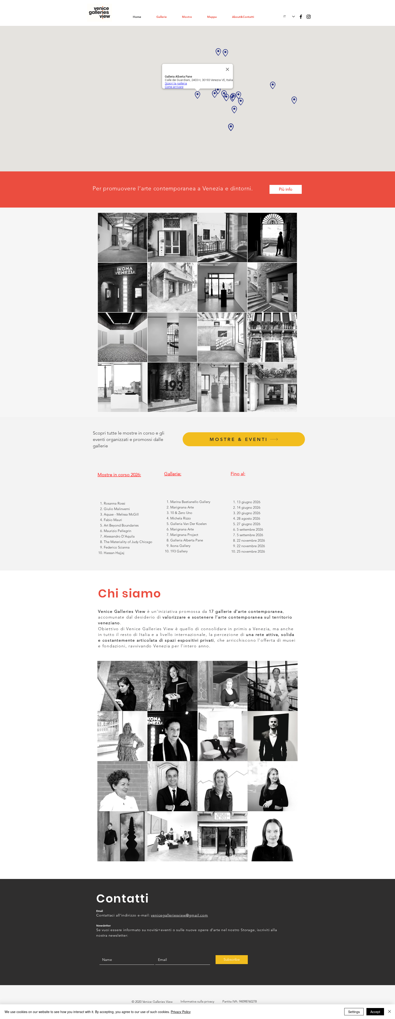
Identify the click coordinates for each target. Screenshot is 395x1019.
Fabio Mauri (113, 520)
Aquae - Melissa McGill (121, 514)
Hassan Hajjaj (114, 553)
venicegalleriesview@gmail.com (179, 915)
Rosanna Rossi (114, 503)
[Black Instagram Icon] (308, 16)
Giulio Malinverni (117, 509)
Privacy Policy (181, 1011)
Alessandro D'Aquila (119, 536)
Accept (375, 1011)
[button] (166, 17)
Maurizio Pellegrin (118, 531)
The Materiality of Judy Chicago (128, 542)
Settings (354, 1011)
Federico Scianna (117, 547)
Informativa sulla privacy (197, 1001)
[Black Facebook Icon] (301, 16)
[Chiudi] (389, 1011)
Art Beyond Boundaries (121, 525)
